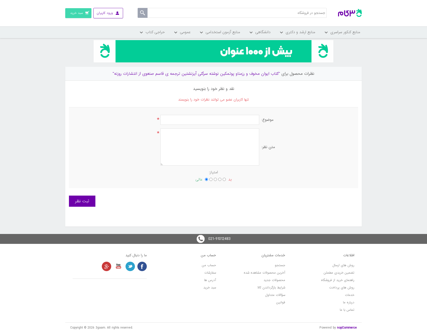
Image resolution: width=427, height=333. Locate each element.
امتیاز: (213, 172)
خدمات (349, 295)
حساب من (209, 265)
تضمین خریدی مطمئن (339, 272)
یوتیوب (118, 266)
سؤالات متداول (275, 295)
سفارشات (210, 272)
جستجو (280, 265)
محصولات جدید (274, 280)
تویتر (130, 266)
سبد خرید (209, 287)
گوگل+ (106, 266)
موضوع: (268, 120)
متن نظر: (268, 147)
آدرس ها (210, 280)
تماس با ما (347, 309)
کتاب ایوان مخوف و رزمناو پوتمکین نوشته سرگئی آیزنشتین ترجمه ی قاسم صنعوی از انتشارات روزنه (196, 74)
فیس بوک (142, 266)
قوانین (280, 302)
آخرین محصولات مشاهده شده (264, 272)
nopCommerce (347, 327)
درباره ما (348, 302)
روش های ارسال (343, 265)
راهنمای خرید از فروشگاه (337, 280)
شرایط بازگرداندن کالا (271, 287)
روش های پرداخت (341, 287)
